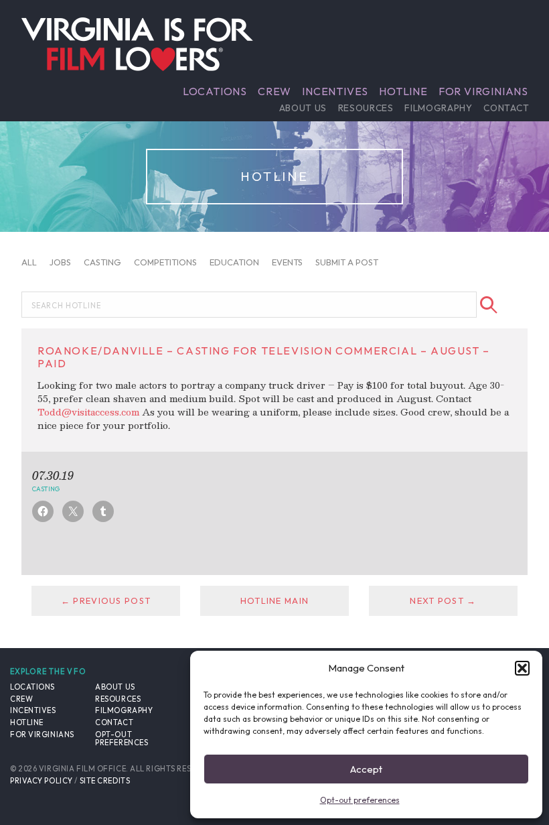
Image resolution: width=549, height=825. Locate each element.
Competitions (165, 262)
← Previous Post (106, 600)
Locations (215, 91)
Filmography (438, 108)
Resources (366, 108)
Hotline (403, 91)
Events (287, 262)
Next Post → (443, 600)
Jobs (60, 262)
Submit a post (346, 262)
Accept (366, 769)
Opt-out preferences (360, 800)
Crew (274, 91)
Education (234, 262)
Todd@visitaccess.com (88, 412)
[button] (522, 668)
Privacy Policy (41, 780)
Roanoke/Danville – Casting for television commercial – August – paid (263, 357)
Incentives (335, 91)
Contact (506, 108)
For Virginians (483, 91)
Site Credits (105, 780)
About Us (303, 108)
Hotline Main (274, 600)
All (29, 262)
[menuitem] (214, 91)
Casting (102, 262)
